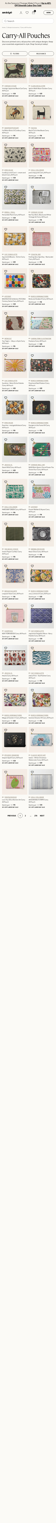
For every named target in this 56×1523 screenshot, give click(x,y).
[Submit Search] (5, 21)
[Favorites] (27, 12)
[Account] (21, 12)
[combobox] (28, 21)
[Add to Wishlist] (6, 61)
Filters (16, 54)
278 (35, 815)
